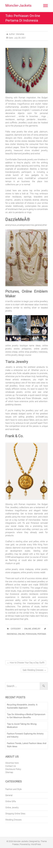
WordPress (36, 844)
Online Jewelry (32, 629)
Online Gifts (10, 801)
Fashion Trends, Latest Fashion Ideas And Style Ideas (26, 745)
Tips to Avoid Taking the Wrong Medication (21, 725)
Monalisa (20, 34)
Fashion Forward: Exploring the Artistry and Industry (25, 735)
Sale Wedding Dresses (34, 670)
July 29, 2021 (20, 38)
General (8, 795)
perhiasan (31, 634)
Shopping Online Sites (15, 813)
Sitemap (9, 772)
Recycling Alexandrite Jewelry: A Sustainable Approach (22, 706)
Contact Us (10, 766)
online (21, 634)
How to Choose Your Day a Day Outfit (25, 662)
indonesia (12, 634)
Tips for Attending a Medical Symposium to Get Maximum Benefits (26, 716)
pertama (41, 634)
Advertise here (12, 763)
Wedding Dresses (13, 819)
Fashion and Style (13, 789)
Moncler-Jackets (18, 5)
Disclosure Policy (13, 769)
